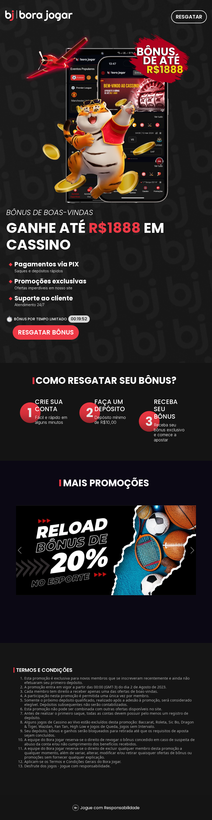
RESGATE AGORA (106, 429)
